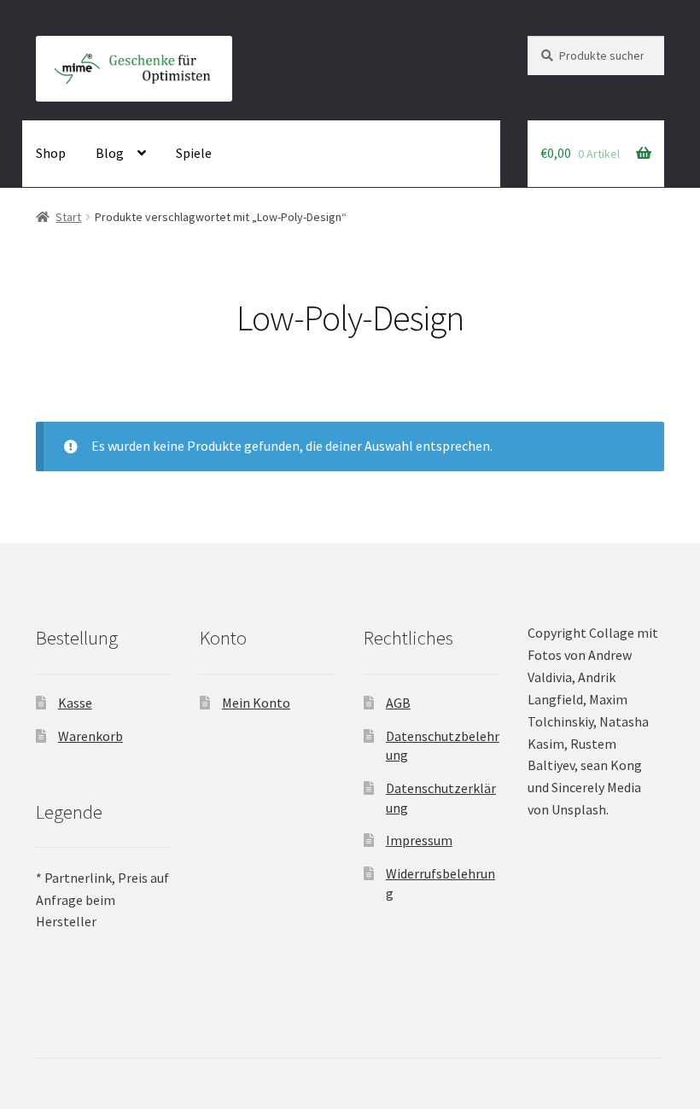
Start (68, 217)
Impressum (419, 840)
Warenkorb (90, 735)
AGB (398, 702)
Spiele (194, 152)
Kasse (75, 702)
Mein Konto (256, 702)
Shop (51, 152)
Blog (110, 152)
